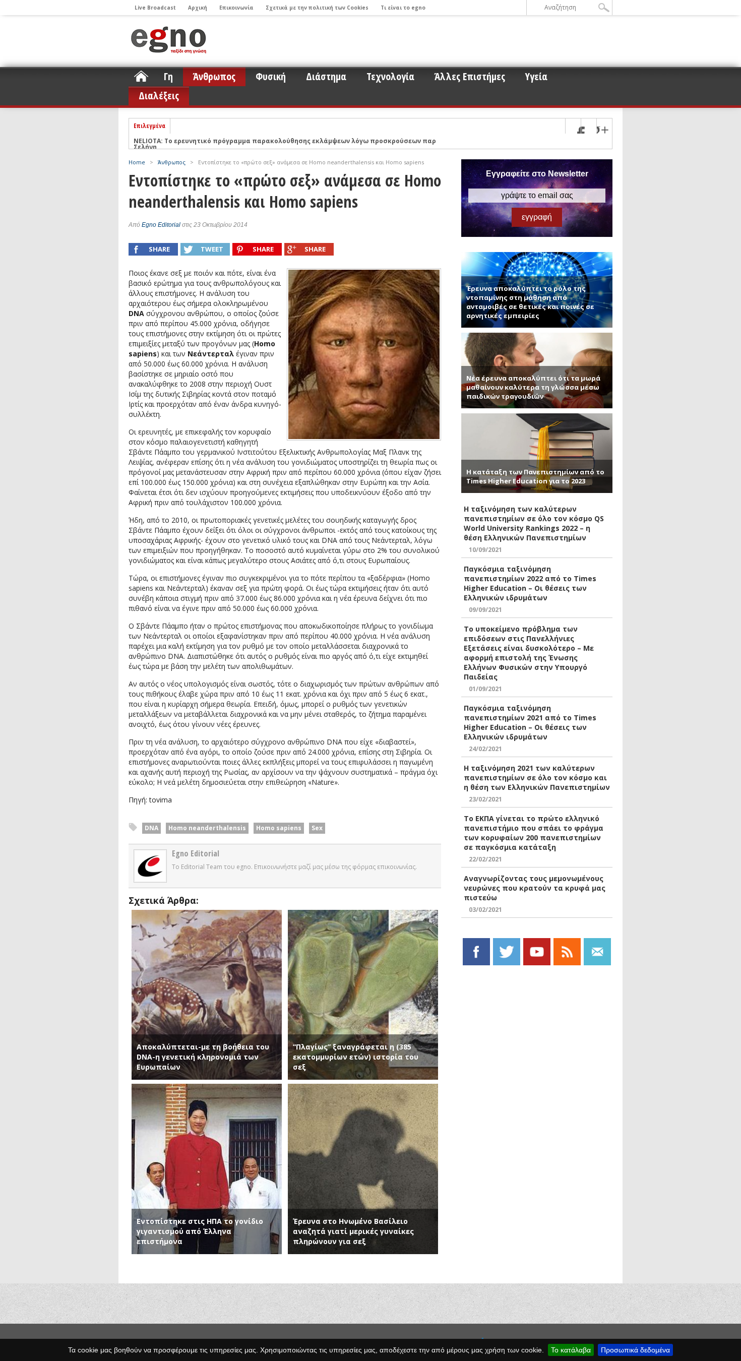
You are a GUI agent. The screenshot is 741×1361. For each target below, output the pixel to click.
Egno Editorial (161, 224)
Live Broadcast (155, 7)
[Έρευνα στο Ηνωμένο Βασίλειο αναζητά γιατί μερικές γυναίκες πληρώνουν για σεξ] (363, 1088)
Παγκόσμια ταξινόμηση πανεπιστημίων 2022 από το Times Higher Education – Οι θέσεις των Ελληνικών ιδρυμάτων (530, 583)
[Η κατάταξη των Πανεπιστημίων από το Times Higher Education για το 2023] (536, 417)
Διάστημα (326, 76)
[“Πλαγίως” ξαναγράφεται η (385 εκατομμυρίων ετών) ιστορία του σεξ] (363, 914)
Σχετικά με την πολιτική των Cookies (317, 7)
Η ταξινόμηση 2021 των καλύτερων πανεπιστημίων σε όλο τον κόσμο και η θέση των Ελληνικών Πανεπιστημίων (537, 777)
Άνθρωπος (214, 76)
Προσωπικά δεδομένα (635, 1350)
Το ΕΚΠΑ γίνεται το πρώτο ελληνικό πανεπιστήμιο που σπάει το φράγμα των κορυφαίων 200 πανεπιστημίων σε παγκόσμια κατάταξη (533, 833)
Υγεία (536, 76)
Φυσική (271, 76)
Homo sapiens (278, 828)
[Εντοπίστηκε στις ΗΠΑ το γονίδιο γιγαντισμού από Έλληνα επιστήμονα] (207, 1088)
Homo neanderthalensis (207, 828)
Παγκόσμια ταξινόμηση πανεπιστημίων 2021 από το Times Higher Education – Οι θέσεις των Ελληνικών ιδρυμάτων (530, 722)
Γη (168, 76)
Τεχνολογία (390, 76)
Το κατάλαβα (571, 1350)
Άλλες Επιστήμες (470, 76)
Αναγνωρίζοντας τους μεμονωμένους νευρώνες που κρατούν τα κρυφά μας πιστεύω (534, 888)
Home (137, 162)
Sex (317, 828)
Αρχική (197, 7)
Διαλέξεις (159, 95)
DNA (151, 828)
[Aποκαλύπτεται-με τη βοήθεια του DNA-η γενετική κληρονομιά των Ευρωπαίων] (207, 914)
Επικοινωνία (236, 7)
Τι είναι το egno (403, 7)
